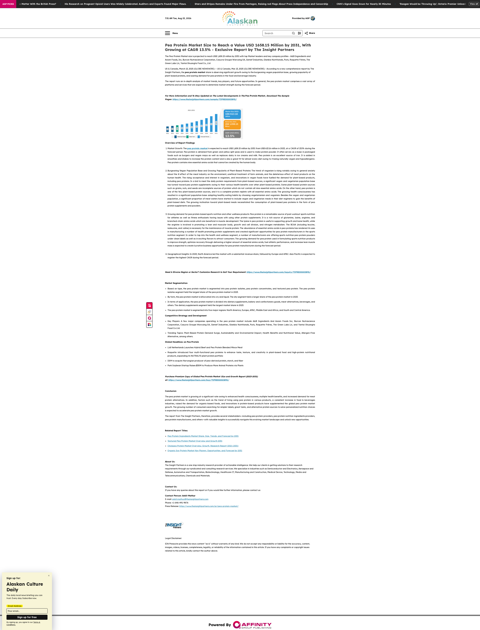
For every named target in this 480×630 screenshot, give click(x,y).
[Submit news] (149, 305)
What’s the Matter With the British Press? (32, 4)
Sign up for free (27, 617)
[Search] (293, 33)
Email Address (15, 606)
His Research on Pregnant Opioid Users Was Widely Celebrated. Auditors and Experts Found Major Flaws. (125, 4)
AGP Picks (8, 4)
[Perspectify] (149, 312)
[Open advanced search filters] (299, 33)
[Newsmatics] (149, 324)
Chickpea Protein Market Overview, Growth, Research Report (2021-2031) (203, 446)
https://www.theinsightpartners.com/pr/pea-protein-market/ (208, 506)
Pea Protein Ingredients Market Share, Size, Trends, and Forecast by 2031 (203, 436)
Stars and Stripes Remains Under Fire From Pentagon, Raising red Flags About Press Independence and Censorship (261, 4)
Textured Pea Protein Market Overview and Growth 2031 (195, 441)
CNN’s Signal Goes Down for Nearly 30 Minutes (364, 4)
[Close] (49, 575)
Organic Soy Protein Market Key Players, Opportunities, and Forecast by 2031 (205, 450)
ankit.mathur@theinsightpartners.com (190, 499)
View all (474, 4)
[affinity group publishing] (149, 318)
